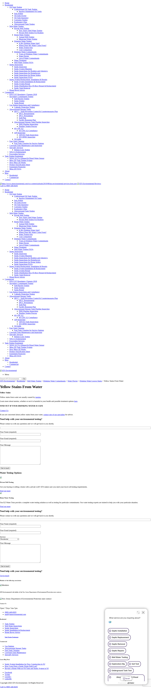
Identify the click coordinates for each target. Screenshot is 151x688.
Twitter (7, 675)
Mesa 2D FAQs (15, 169)
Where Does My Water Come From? (32, 45)
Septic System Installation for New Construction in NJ (25, 664)
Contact (7, 180)
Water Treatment (20, 60)
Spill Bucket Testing (21, 99)
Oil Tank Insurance (21, 18)
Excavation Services (17, 154)
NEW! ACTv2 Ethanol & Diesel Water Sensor (26, 158)
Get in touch (4, 576)
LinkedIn (8, 679)
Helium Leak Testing (22, 150)
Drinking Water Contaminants (25, 52)
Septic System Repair (22, 84)
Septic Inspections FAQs (23, 77)
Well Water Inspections (13, 626)
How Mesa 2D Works (17, 163)
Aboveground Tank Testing (24, 24)
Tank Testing (9, 624)
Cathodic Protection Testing (24, 107)
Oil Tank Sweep (20, 16)
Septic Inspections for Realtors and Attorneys (31, 71)
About (7, 171)
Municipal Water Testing (28, 39)
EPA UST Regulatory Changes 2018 (23, 94)
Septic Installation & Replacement (17, 630)
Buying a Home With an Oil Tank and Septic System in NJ (27, 668)
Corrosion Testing (20, 20)
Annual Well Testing (26, 37)
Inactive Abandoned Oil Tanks (30, 11)
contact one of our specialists (54, 415)
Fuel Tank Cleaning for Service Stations (29, 143)
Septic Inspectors (20, 67)
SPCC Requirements (26, 114)
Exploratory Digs (20, 22)
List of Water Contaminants (29, 58)
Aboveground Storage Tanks (20, 109)
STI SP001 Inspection (27, 137)
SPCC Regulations (26, 116)
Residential (9, 5)
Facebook (8, 672)
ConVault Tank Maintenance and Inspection (25, 146)
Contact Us (4, 411)
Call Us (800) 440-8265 (9, 687)
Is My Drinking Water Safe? (29, 43)
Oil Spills (17, 139)
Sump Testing (19, 101)
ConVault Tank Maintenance (15, 653)
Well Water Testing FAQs (23, 63)
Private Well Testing (21, 28)
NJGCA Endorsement (17, 152)
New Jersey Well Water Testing (30, 31)
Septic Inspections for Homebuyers (27, 73)
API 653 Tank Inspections (28, 135)
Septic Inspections (16, 65)
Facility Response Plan (27, 120)
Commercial (9, 92)
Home (7, 3)
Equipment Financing (17, 167)
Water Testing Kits (26, 48)
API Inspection (19, 133)
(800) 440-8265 (10, 612)
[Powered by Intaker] (130, 683)
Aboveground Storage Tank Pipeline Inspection (32, 122)
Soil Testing (18, 14)
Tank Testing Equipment (14, 156)
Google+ (8, 677)
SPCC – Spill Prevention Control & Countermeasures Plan (36, 111)
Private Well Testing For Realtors (31, 33)
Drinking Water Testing (23, 41)
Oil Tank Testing (15, 7)
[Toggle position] (138, 612)
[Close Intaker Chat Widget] (143, 612)
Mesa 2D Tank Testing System (20, 160)
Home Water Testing (21, 35)
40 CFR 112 (18, 128)
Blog (6, 173)
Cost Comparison (25, 50)
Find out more (5, 491)
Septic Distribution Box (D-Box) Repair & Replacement (35, 86)
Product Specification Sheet (19, 165)
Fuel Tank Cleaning (16, 141)
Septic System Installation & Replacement (29, 82)
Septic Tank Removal (22, 88)
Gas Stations (9, 646)
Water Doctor (24, 56)
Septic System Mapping (23, 69)
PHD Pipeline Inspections (28, 124)
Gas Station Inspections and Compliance (24, 105)
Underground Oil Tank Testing (25, 9)
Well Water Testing (16, 26)
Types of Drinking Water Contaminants (33, 54)
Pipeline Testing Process (28, 126)
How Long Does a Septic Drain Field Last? (21, 666)
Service (3, 537)
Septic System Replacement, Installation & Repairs (28, 80)
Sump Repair (19, 103)
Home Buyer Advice (17, 90)
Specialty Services (16, 148)
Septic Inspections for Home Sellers (27, 75)
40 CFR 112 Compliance (28, 131)
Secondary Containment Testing (21, 97)
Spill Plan (22, 118)
